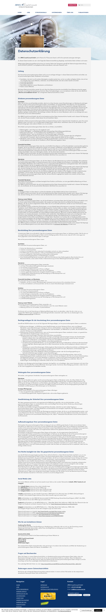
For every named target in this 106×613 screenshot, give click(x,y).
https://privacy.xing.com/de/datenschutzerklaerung (50, 513)
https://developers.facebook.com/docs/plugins (64, 504)
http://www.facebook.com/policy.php (49, 514)
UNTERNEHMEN (20, 596)
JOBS (17, 587)
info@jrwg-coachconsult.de (25, 314)
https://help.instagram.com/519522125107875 (50, 516)
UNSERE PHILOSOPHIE (22, 600)
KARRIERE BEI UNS (21, 602)
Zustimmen (98, 610)
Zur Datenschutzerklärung (64, 611)
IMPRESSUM (44, 585)
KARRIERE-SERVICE (21, 591)
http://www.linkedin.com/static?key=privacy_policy (52, 511)
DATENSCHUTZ (45, 587)
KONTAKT (19, 606)
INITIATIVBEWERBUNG (22, 589)
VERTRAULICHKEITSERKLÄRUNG (49, 589)
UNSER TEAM (20, 598)
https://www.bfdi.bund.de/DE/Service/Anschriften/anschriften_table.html (61, 564)
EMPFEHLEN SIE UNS (22, 593)
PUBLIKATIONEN (20, 604)
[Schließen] (104, 610)
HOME (18, 585)
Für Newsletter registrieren (73, 593)
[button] (41, 12)
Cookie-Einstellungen (86, 610)
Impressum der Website (61, 224)
